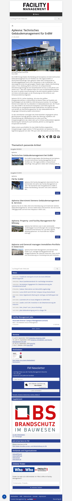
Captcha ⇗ (43, 387)
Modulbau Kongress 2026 (37, 338)
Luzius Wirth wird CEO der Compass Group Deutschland (34, 292)
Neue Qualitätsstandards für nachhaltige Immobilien (33, 281)
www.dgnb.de (17, 459)
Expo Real (30, 345)
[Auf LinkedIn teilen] (51, 137)
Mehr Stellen (36, 329)
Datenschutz (27, 496)
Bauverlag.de (57, 499)
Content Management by (19, 499)
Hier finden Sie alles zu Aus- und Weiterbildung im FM (30, 446)
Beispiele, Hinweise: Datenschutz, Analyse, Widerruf (26, 395)
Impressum (42, 496)
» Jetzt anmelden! (36, 391)
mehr (57, 167)
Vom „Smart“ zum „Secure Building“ (27, 307)
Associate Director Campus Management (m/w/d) (30, 321)
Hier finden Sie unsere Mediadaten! (24, 360)
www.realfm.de (17, 456)
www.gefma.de (17, 454)
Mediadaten (16, 362)
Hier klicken (38, 385)
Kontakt (35, 496)
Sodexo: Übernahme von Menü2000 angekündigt (31, 289)
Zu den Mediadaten (19, 435)
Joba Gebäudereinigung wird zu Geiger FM (29, 310)
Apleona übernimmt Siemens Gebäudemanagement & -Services (35, 201)
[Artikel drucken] (58, 136)
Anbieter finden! (36, 487)
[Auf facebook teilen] (40, 137)
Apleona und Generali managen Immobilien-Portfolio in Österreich (36, 245)
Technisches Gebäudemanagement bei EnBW (32, 155)
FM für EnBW (17, 179)
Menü (37, 14)
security (32, 343)
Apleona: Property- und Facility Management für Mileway (34, 221)
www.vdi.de (16, 458)
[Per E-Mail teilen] (55, 136)
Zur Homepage (17, 436)
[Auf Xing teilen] (47, 137)
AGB (21, 496)
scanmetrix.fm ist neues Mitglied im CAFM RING (31, 300)
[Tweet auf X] (43, 137)
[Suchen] (58, 18)
